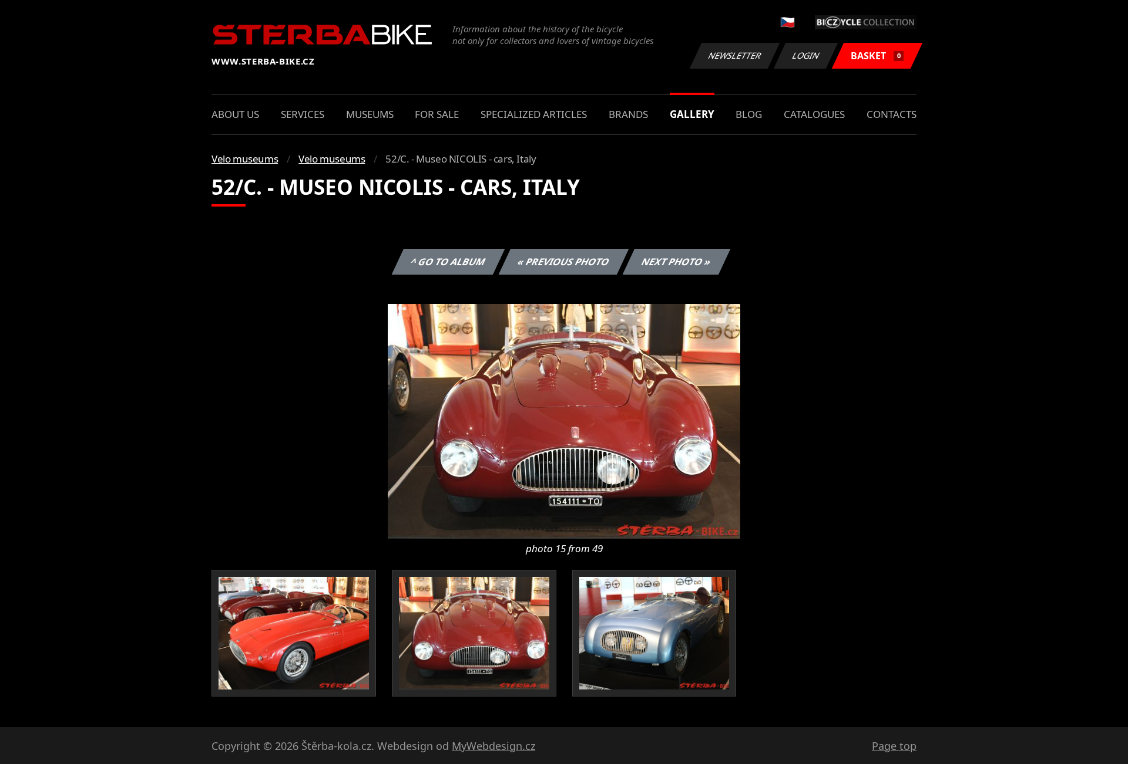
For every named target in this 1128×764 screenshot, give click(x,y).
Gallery (692, 114)
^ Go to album (448, 261)
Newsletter (735, 55)
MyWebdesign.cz (493, 746)
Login (806, 55)
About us (235, 114)
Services (302, 114)
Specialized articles (534, 114)
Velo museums (245, 158)
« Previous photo (563, 261)
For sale (437, 114)
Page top (894, 746)
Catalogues (814, 114)
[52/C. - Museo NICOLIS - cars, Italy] (564, 420)
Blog (749, 114)
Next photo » (676, 261)
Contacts (891, 114)
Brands (628, 114)
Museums (370, 114)
